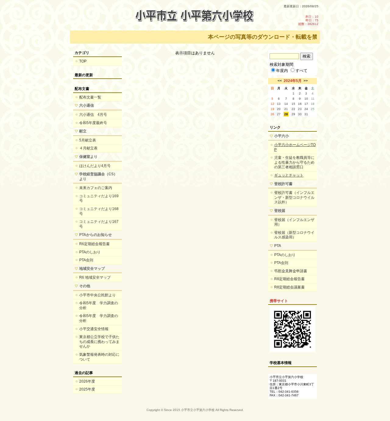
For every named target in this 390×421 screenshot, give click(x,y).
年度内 (282, 70)
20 (279, 109)
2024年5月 (293, 81)
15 (293, 103)
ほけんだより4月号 (95, 166)
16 (300, 103)
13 (279, 103)
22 (293, 109)
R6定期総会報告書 (94, 244)
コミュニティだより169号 (99, 198)
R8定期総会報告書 (289, 279)
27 (279, 114)
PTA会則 (86, 260)
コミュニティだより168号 (99, 211)
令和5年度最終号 (93, 123)
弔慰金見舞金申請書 (290, 271)
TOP (83, 61)
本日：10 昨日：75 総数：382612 (308, 20)
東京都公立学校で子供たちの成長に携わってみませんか (99, 341)
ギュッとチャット (288, 175)
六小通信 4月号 (93, 114)
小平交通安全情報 (93, 329)
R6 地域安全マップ (95, 277)
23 (300, 109)
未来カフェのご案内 (95, 188)
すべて (301, 70)
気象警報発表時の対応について (99, 357)
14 (286, 103)
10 (306, 98)
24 (306, 109)
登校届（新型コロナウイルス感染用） (294, 235)
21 (286, 109)
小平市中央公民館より (97, 295)
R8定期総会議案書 (289, 287)
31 (306, 114)
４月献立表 (88, 148)
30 (300, 114)
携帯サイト (279, 301)
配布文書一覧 (90, 97)
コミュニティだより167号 (99, 224)
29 (293, 114)
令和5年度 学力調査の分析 (98, 305)
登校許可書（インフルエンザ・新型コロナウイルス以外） (294, 197)
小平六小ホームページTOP (295, 147)
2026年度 (87, 381)
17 (306, 103)
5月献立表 (87, 140)
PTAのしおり (90, 252)
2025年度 (87, 389)
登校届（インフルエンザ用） (294, 222)
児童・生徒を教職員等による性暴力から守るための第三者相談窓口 (294, 162)
